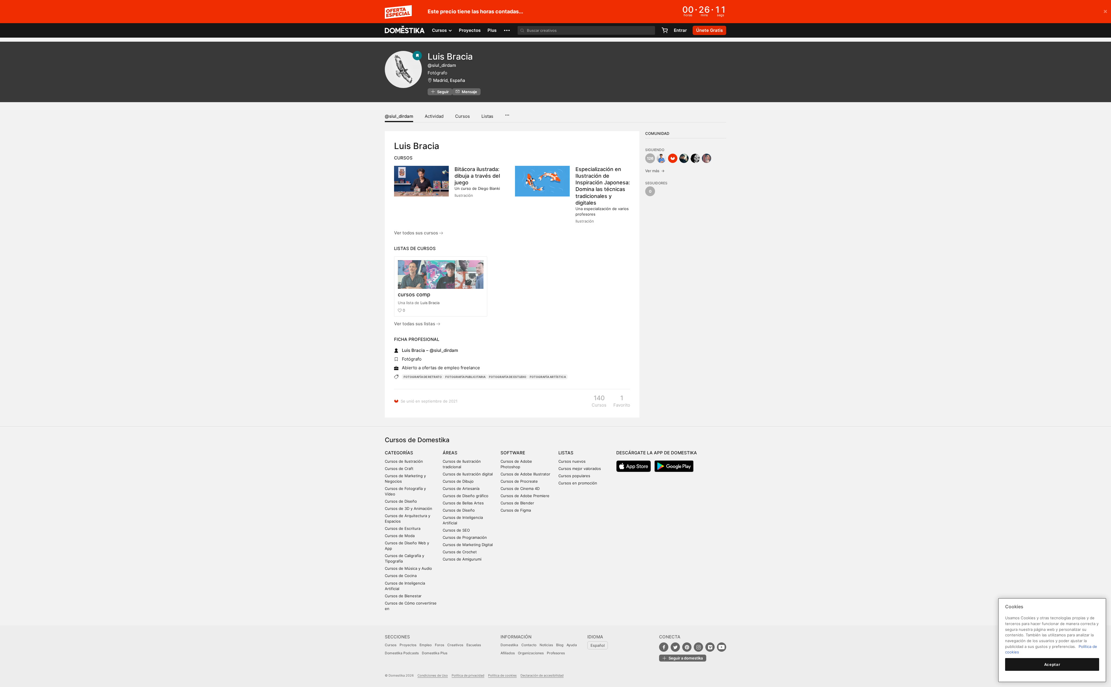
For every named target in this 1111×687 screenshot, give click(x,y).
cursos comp (414, 294)
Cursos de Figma (516, 510)
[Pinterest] (686, 647)
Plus (492, 30)
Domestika (509, 645)
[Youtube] (721, 647)
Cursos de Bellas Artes (463, 503)
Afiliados (508, 653)
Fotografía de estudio (507, 377)
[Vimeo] (710, 647)
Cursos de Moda (400, 535)
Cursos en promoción (577, 483)
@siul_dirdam (399, 116)
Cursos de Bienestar (403, 596)
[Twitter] (675, 647)
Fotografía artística (548, 377)
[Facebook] (663, 647)
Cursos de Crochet (460, 552)
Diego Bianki (489, 188)
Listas (487, 116)
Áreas (450, 452)
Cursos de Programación (465, 537)
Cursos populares (574, 475)
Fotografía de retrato (423, 377)
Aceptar (1052, 664)
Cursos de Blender (517, 503)
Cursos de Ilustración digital (468, 474)
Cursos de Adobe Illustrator (525, 474)
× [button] (1105, 11)
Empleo (426, 645)
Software (513, 452)
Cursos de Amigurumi (462, 559)
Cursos (462, 116)
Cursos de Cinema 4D (520, 488)
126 (650, 158)
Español (598, 645)
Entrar (680, 30)
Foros (439, 645)
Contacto (528, 645)
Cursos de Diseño (401, 501)
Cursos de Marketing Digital (468, 544)
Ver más (655, 170)
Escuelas (473, 645)
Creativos (455, 645)
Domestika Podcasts (402, 653)
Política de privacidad (468, 675)
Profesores (556, 653)
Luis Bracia (429, 302)
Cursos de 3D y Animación (408, 508)
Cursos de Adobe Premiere (525, 495)
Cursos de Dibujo (458, 481)
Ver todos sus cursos (416, 233)
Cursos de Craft (399, 468)
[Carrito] (664, 30)
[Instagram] (698, 647)
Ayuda (571, 645)
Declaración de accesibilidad (542, 675)
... (507, 113)
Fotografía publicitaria (465, 377)
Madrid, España (449, 80)
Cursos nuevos (572, 461)
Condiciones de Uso (432, 675)
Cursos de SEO (456, 530)
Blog (559, 645)
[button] (506, 30)
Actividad (434, 116)
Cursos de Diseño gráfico (465, 495)
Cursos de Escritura (402, 528)
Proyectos (470, 30)
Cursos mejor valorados (579, 468)
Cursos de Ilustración (404, 461)
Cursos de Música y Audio (408, 568)
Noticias (546, 645)
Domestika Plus (434, 653)
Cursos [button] (440, 30)
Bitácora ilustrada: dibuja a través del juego (477, 175)
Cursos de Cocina (401, 575)
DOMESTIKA (405, 30)
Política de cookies (502, 675)
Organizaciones (531, 653)
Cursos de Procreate (519, 481)
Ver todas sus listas (415, 323)
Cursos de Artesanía (461, 488)
